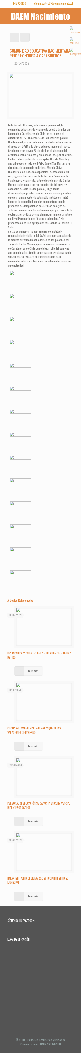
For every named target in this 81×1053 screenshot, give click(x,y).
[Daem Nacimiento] (40, 15)
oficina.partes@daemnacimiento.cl (53, 3)
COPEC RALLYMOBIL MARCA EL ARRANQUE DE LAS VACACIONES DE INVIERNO (34, 730)
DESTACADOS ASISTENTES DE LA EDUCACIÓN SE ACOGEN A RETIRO (39, 655)
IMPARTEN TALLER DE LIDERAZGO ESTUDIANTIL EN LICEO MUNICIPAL (37, 880)
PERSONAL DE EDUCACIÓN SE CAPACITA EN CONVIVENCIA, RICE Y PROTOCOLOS (38, 805)
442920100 (19, 3)
